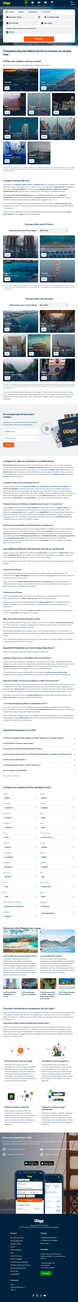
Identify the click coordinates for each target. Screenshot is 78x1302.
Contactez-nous (16, 1256)
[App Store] (47, 1163)
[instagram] (37, 1295)
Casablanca (7, 823)
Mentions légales (16, 1259)
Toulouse (32, 106)
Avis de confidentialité (18, 1268)
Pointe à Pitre (44, 882)
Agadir (5, 794)
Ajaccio (7, 273)
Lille (6, 106)
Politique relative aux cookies (20, 1265)
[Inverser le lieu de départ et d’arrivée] (39, 17)
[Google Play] (31, 1163)
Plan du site (14, 1271)
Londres (42, 843)
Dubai (5, 833)
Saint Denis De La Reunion (12, 902)
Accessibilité (14, 1274)
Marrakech (9, 155)
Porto (43, 324)
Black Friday (45, 1243)
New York (6, 872)
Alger (7, 131)
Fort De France (45, 833)
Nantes (44, 131)
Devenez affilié (15, 1244)
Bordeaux (32, 155)
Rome (31, 348)
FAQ (12, 1253)
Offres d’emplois (16, 1250)
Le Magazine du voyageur (49, 1240)
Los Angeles (7, 853)
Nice (43, 82)
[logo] (6, 3)
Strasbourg (43, 902)
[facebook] (33, 1295)
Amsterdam (9, 372)
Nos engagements (16, 1241)
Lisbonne (8, 348)
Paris (6, 249)
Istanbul (56, 348)
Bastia (42, 813)
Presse (12, 1247)
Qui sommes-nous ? (17, 1238)
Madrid (42, 853)
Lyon (55, 106)
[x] (41, 1295)
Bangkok (43, 803)
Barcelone (8, 324)
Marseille (8, 82)
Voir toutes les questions (11, 776)
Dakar (42, 823)
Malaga (44, 372)
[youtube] (45, 1295)
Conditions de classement (19, 1262)
